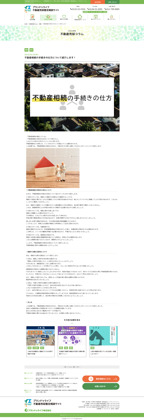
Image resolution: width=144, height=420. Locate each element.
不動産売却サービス (41, 373)
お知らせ (75, 383)
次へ (78, 367)
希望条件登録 (57, 390)
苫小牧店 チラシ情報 (51, 386)
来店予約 (54, 374)
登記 (31, 50)
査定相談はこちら (100, 378)
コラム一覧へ (72, 367)
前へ (65, 367)
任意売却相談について (52, 373)
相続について (62, 373)
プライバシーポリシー (72, 415)
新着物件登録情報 (72, 390)
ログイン (51, 390)
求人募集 (38, 380)
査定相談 (98, 2)
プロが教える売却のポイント (64, 383)
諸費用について (52, 383)
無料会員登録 (44, 390)
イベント (38, 385)
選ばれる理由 (39, 378)
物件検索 (38, 390)
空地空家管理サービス (41, 383)
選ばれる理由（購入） (41, 392)
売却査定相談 (54, 378)
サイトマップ (60, 374)
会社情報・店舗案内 (64, 378)
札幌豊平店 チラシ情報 (63, 386)
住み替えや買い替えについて (43, 374)
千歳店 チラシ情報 (40, 386)
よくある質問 (60, 385)
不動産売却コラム (45, 385)
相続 (26, 50)
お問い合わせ (112, 2)
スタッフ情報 (47, 378)
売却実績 (53, 385)
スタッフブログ (74, 378)
